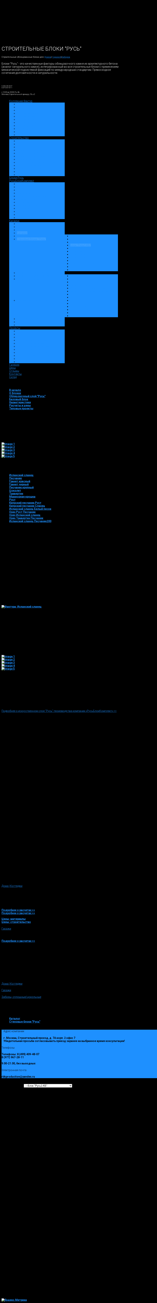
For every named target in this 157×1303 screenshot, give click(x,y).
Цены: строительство (16, 921)
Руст (12, 499)
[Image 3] (8, 450)
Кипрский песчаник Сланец (27, 505)
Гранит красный (19, 481)
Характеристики (20, 402)
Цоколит (15, 490)
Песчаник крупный (21, 487)
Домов (47, 57)
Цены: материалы (14, 918)
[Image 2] (8, 447)
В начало (15, 390)
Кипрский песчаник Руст (25, 502)
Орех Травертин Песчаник (26, 518)
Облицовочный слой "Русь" (27, 396)
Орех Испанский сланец (24, 515)
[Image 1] (8, 443)
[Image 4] (8, 453)
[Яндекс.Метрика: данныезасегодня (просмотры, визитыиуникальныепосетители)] (14, 1299)
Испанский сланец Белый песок (30, 508)
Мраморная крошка (22, 496)
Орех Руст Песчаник (22, 511)
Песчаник (15, 478)
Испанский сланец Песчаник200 (30, 521)
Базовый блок (18, 399)
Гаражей (56, 57)
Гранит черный (19, 484)
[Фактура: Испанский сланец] (22, 606)
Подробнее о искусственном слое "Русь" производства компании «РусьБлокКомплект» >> (59, 710)
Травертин (16, 493)
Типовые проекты (21, 408)
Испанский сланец (21, 475)
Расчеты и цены (20, 405)
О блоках (15, 393)
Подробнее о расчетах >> (18, 910)
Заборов (66, 57)
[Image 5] (8, 456)
